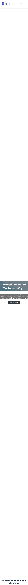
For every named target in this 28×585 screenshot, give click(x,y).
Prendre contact (14, 306)
